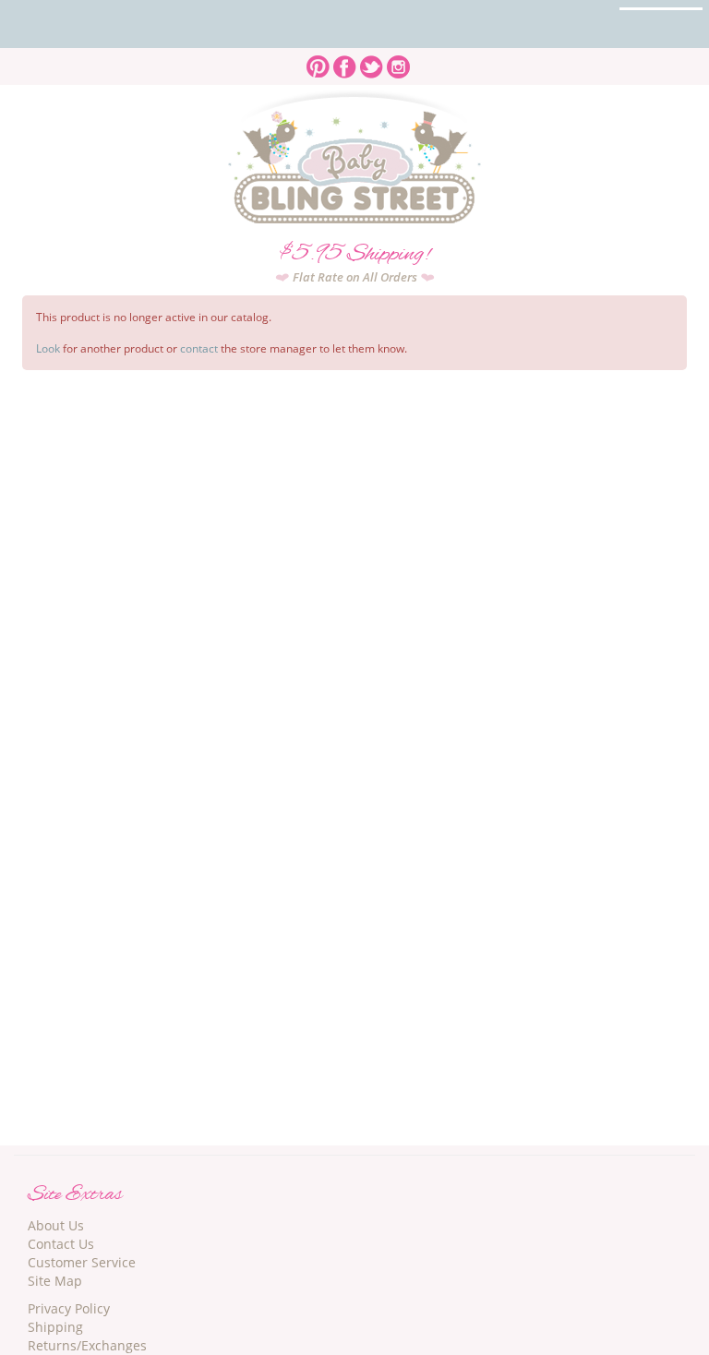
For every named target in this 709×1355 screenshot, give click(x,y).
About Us (56, 1225)
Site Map (55, 1280)
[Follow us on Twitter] (371, 61)
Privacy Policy (69, 1308)
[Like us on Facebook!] (344, 61)
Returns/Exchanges (87, 1345)
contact (199, 348)
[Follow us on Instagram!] (398, 61)
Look (48, 348)
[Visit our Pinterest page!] (318, 61)
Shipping (55, 1327)
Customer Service (82, 1262)
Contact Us (61, 1244)
